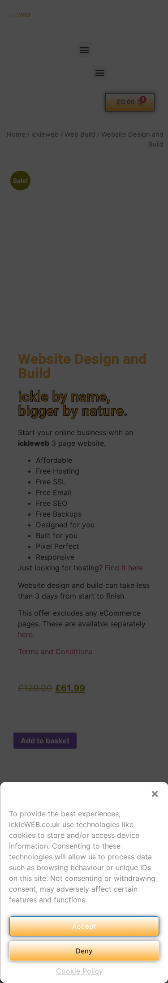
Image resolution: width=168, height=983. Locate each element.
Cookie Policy (79, 970)
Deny (84, 951)
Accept (84, 926)
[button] (154, 793)
